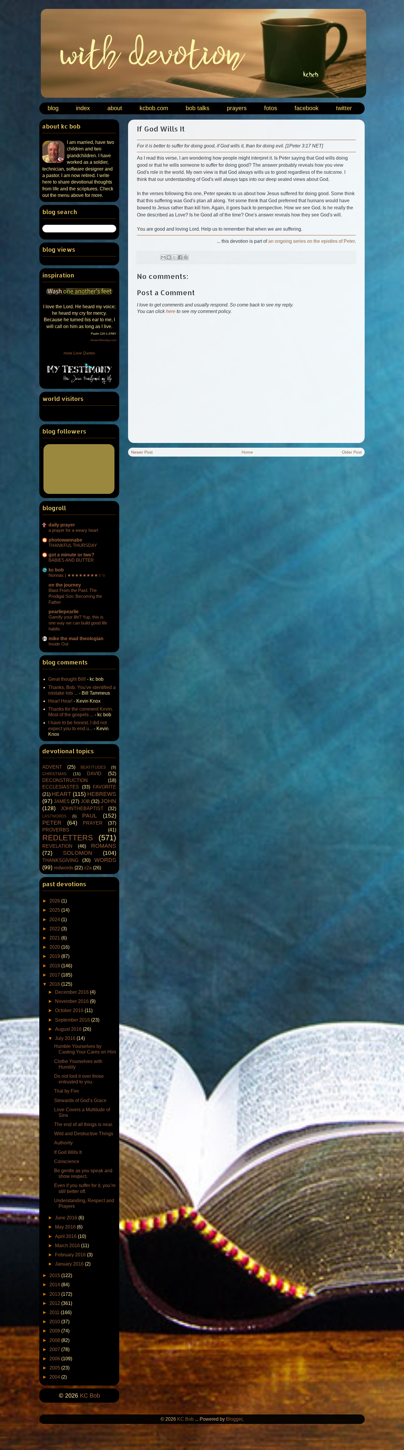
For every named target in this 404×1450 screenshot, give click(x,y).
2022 (55, 928)
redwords (63, 867)
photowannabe (65, 539)
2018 (55, 965)
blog (53, 108)
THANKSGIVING (60, 860)
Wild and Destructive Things (83, 1133)
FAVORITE (104, 786)
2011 (55, 1312)
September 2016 (73, 1019)
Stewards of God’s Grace (80, 1100)
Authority (63, 1142)
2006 (55, 1358)
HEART (61, 794)
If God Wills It (68, 1152)
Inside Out (58, 643)
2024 (55, 919)
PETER (52, 823)
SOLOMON (77, 853)
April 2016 (66, 1236)
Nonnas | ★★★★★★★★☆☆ (77, 575)
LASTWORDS (54, 816)
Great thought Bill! (67, 679)
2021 (55, 937)
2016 (55, 984)
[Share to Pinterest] (186, 257)
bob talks (197, 108)
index (83, 108)
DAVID (94, 773)
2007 (55, 1349)
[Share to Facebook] (180, 257)
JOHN (108, 801)
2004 (55, 1377)
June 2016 (66, 1217)
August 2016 (69, 1029)
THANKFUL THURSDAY (73, 545)
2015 (55, 1275)
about (114, 108)
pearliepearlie (64, 611)
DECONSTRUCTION (65, 780)
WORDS (105, 860)
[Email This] (163, 257)
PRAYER (93, 823)
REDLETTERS (67, 838)
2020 (55, 947)
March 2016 (68, 1245)
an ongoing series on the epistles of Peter (311, 241)
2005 (55, 1367)
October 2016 (70, 1010)
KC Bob (90, 1395)
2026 (55, 900)
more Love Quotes (79, 353)
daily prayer (62, 524)
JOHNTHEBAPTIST (82, 808)
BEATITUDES (93, 767)
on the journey (65, 584)
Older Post (352, 452)
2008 (55, 1340)
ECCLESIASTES (60, 786)
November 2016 (72, 1001)
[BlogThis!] (169, 257)
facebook (307, 108)
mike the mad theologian (76, 638)
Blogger (234, 1419)
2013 (55, 1294)
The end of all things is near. (83, 1124)
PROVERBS (55, 829)
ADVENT (52, 767)
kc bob (56, 569)
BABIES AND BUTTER (71, 560)
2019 (55, 956)
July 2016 (66, 1038)
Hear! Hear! (60, 701)
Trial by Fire (66, 1090)
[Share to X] (174, 257)
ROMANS (103, 846)
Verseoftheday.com (103, 340)
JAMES (62, 801)
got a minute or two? (71, 554)
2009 (55, 1330)
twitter (344, 108)
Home (247, 452)
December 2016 (72, 992)
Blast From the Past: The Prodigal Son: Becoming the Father (75, 596)
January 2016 (70, 1263)
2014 (55, 1284)
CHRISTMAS (54, 773)
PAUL (89, 815)
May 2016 (66, 1226)
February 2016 (71, 1254)
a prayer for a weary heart (73, 530)
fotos (270, 108)
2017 (55, 974)
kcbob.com (154, 108)
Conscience (66, 1161)
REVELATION (57, 846)
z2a (88, 867)
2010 (55, 1321)
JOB (85, 801)
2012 (55, 1303)
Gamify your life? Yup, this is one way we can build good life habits (78, 622)
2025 (55, 910)
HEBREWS (101, 794)
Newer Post (142, 452)
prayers (237, 108)
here (170, 311)
